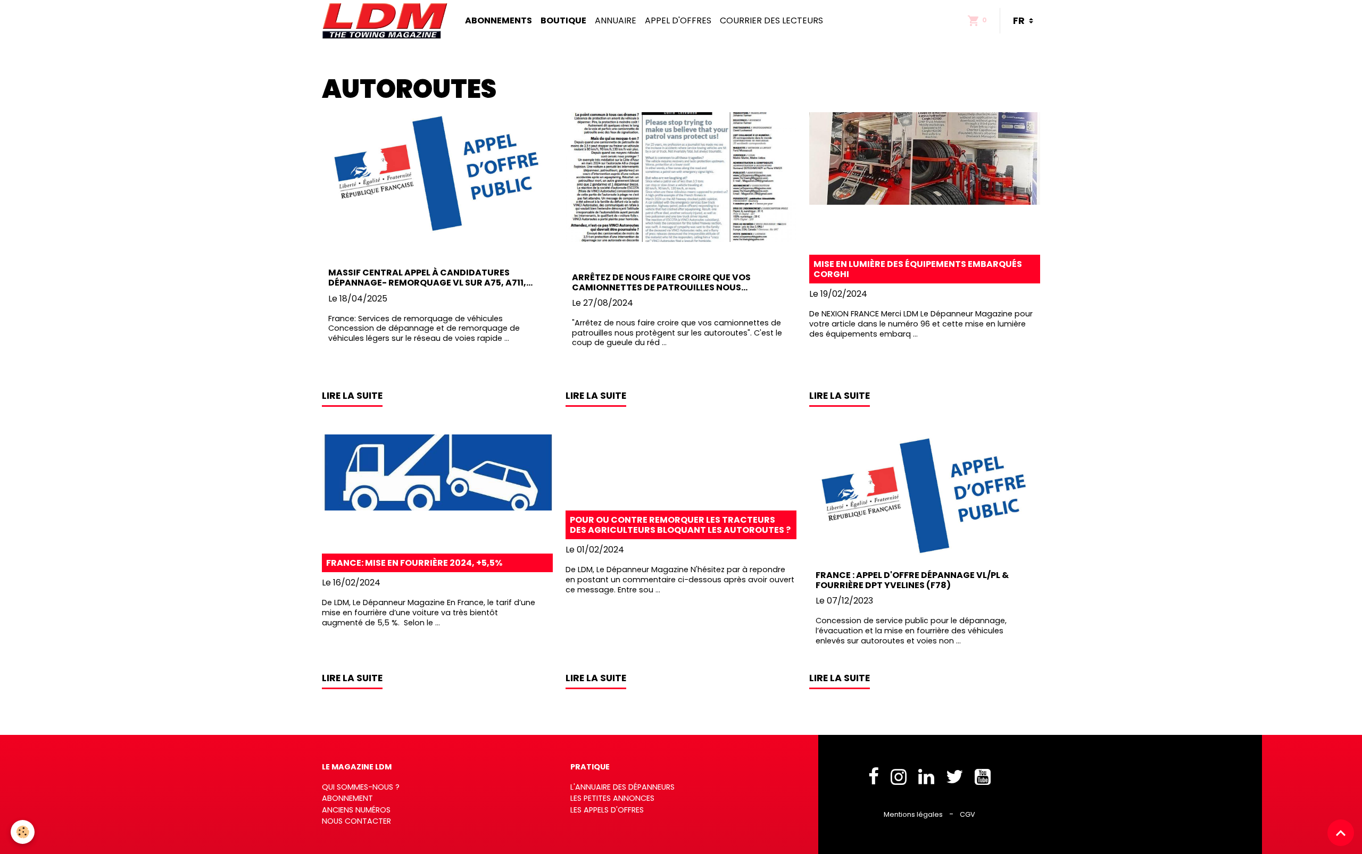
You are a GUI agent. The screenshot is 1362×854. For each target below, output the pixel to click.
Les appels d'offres (607, 810)
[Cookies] (23, 832)
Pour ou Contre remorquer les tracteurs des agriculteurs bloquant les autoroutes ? (680, 525)
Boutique (563, 20)
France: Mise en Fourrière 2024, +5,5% (414, 563)
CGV (967, 814)
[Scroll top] (1340, 832)
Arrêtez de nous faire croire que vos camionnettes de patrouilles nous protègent (661, 282)
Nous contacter (356, 821)
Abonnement (347, 798)
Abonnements (498, 20)
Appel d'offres (678, 20)
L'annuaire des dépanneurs (622, 787)
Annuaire (615, 20)
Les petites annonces (612, 798)
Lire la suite (352, 395)
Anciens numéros (356, 810)
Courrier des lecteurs (771, 20)
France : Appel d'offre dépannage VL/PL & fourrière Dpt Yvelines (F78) (912, 580)
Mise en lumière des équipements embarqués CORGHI (917, 269)
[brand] (387, 20)
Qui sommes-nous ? (361, 787)
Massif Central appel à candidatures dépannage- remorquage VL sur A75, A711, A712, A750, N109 (427, 277)
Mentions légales (913, 814)
